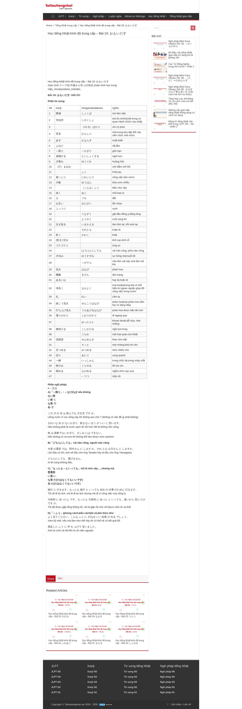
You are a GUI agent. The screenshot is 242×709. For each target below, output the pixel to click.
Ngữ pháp (98, 16)
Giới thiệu (176, 704)
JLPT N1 (56, 692)
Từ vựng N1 (130, 692)
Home (53, 16)
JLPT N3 (56, 682)
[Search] (193, 28)
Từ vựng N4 (130, 676)
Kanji (71, 16)
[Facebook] (168, 704)
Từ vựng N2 (130, 687)
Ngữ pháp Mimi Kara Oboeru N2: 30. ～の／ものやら (180, 44)
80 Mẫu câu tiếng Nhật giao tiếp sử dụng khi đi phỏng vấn (180, 55)
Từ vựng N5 (130, 671)
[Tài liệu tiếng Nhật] (59, 6)
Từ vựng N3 (130, 682)
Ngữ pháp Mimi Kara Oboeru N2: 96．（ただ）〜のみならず (179, 78)
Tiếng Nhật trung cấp (66, 25)
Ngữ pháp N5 (167, 671)
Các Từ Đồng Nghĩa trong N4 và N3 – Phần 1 (181, 65)
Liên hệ (187, 704)
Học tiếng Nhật (156, 16)
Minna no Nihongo (135, 16)
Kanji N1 (92, 692)
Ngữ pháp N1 (167, 692)
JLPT (61, 16)
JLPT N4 (56, 676)
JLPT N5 (56, 671)
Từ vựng (83, 16)
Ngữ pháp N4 (167, 676)
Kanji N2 (92, 687)
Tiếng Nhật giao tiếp (180, 16)
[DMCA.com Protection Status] (106, 704)
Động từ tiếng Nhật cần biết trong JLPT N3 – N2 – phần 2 (181, 124)
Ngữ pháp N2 (167, 687)
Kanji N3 (92, 682)
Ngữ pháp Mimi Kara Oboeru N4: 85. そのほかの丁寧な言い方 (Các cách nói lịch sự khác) (180, 90)
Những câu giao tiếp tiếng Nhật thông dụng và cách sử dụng (181, 112)
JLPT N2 (56, 687)
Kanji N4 (92, 676)
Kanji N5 (92, 671)
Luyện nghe (115, 16)
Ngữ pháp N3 (167, 682)
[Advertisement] (97, 59)
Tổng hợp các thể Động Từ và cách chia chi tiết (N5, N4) (180, 101)
